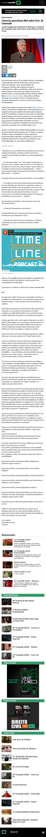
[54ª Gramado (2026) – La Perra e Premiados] (6, 629)
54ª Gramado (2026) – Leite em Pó (26, 776)
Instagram (17, 832)
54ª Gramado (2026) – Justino (25, 647)
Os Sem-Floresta (20, 785)
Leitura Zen (4, 69)
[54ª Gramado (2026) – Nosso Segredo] (6, 638)
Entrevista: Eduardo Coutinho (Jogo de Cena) (25, 821)
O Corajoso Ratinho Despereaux (26, 812)
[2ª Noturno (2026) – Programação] (6, 611)
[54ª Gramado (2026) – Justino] (6, 647)
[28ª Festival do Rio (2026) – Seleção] (6, 602)
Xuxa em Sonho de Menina (24, 749)
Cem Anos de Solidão (21, 740)
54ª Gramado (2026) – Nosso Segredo (24, 803)
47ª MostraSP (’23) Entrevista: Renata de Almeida (25, 758)
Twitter (14, 832)
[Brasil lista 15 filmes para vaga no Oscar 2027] (6, 620)
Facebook (12, 832)
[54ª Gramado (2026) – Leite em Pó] (6, 656)
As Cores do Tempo (21, 767)
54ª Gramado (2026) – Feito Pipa (26, 794)
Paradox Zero (43, 832)
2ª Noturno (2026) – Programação (21, 611)
